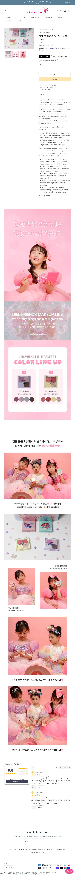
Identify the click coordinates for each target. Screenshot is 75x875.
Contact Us (12, 849)
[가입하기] (51, 841)
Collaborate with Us (37, 852)
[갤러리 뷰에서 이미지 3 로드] (23, 54)
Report (40, 787)
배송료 (40, 45)
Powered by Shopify (20, 872)
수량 (40, 64)
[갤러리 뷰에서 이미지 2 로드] (15, 54)
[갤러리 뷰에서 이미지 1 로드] (8, 54)
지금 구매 (55, 79)
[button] (6, 11)
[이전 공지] (24, 2)
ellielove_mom (12, 872)
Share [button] (42, 95)
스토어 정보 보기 (45, 90)
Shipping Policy (22, 849)
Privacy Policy (48, 849)
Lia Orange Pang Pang (48, 60)
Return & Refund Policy (36, 849)
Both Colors (44, 56)
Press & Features (60, 849)
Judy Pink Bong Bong (60, 56)
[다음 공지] (50, 2)
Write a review (17, 781)
